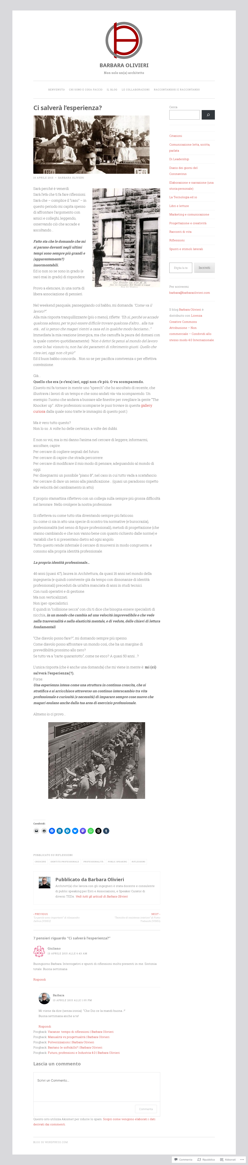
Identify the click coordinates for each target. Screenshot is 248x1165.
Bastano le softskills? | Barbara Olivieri (75, 1047)
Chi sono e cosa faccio (85, 89)
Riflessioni (64, 855)
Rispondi (39, 979)
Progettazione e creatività (187, 223)
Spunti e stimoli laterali (186, 249)
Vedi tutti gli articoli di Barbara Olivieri (101, 896)
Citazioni (175, 136)
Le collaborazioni (136, 89)
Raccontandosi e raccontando (177, 89)
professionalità (93, 861)
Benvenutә (56, 89)
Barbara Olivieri (71, 177)
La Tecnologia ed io (183, 197)
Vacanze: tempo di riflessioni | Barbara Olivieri (81, 1032)
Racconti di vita (180, 232)
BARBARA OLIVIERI (124, 65)
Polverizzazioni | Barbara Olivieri (71, 1042)
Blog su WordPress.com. (51, 1142)
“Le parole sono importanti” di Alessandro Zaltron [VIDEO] (56, 917)
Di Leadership (179, 159)
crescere (40, 861)
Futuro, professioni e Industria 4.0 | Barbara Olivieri (84, 1053)
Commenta (146, 1109)
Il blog (112, 89)
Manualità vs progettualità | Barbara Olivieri (78, 1037)
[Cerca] (208, 115)
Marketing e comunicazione (189, 214)
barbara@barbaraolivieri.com (189, 293)
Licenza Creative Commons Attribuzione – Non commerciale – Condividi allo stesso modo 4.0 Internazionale (191, 328)
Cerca (173, 107)
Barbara (58, 995)
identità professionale (65, 861)
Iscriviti (204, 268)
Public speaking (117, 861)
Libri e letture (179, 206)
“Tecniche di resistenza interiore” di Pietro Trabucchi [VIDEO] (137, 917)
